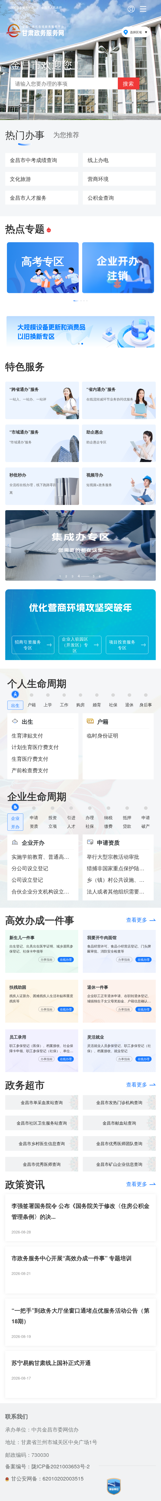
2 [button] (66, 576)
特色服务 (25, 366)
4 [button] (78, 576)
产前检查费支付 (30, 770)
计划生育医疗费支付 (35, 746)
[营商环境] (80, 545)
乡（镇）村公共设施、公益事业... (118, 879)
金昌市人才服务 (28, 197)
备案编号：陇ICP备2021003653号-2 (47, 1466)
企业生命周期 (36, 796)
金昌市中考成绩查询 (33, 159)
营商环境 (98, 178)
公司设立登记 (27, 879)
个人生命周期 (36, 683)
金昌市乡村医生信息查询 (42, 1143)
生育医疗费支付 (30, 758)
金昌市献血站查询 (119, 1123)
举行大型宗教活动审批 (113, 856)
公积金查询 (101, 197)
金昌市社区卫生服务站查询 (42, 1123)
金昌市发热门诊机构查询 (119, 1102)
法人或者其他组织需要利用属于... (118, 891)
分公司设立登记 (30, 868)
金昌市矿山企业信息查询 (119, 1164)
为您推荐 (66, 134)
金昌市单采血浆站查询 (42, 1102)
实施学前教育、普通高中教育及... (43, 856)
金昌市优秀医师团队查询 (119, 1143)
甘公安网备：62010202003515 (47, 1478)
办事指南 (46, 959)
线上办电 (98, 159)
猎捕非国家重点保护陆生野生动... (118, 868)
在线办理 (66, 959)
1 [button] (60, 576)
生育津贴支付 (27, 735)
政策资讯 (25, 1184)
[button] (76, 301)
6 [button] (100, 576)
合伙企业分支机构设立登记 (43, 891)
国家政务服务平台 (22, 7)
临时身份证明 (102, 735)
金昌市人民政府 (51, 7)
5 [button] (85, 575)
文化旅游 (20, 178)
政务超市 (25, 1084)
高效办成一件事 (39, 920)
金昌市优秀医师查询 (42, 1164)
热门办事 (25, 134)
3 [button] (72, 576)
